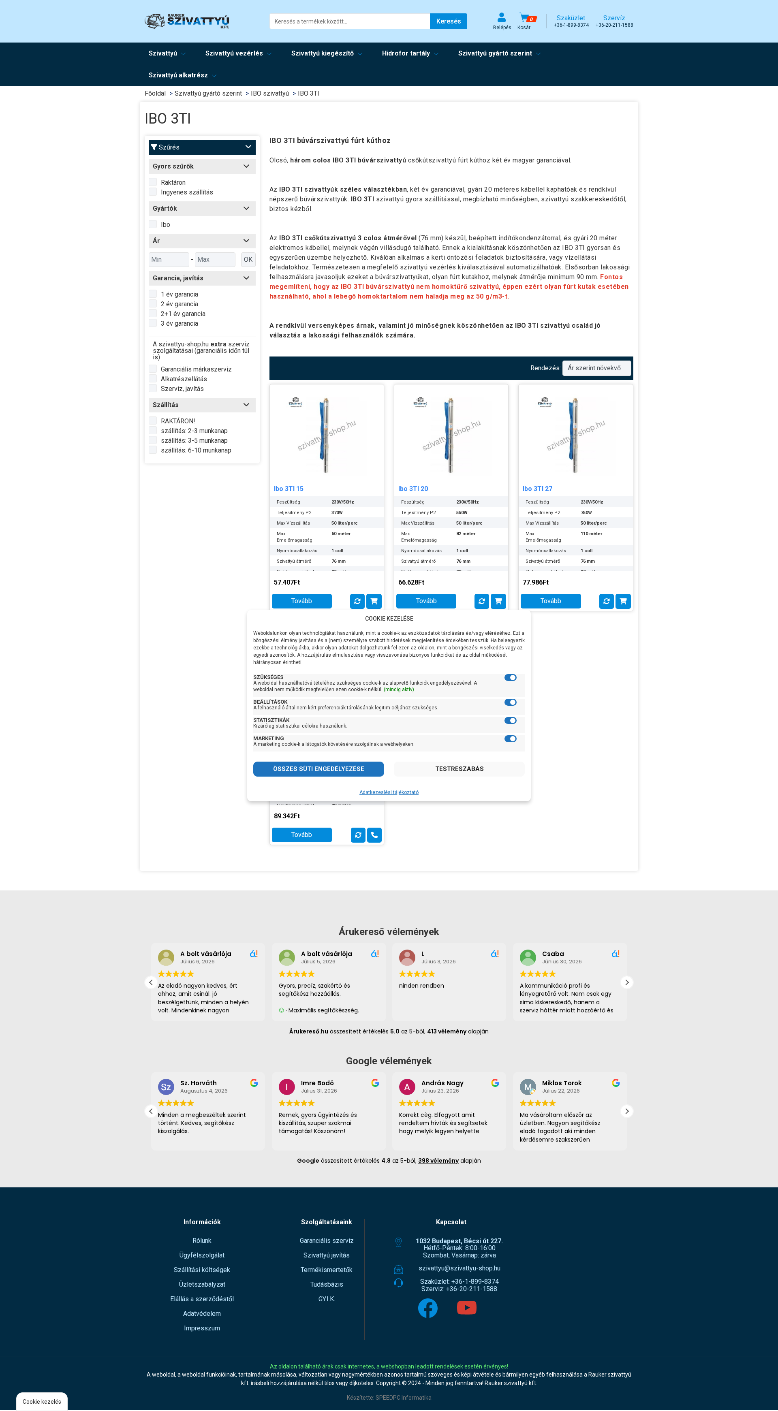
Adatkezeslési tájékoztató (389, 792)
